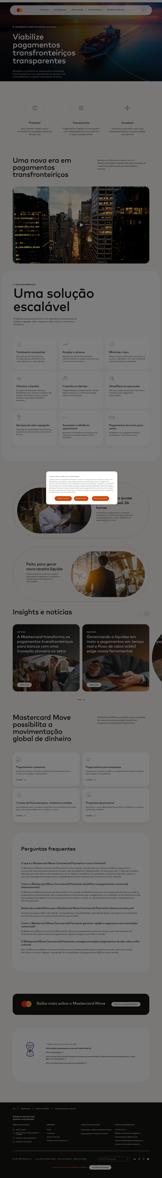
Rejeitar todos (81, 498)
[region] (82, 487)
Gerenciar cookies (100, 498)
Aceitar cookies (63, 498)
